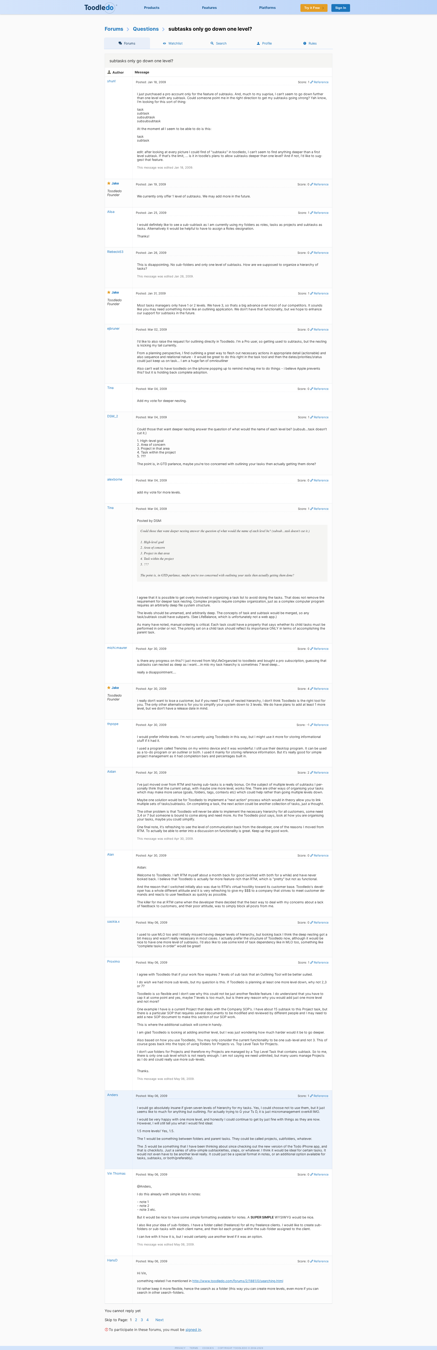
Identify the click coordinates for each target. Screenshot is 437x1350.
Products (152, 7)
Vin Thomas (116, 1173)
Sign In (340, 8)
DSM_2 (112, 416)
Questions (146, 29)
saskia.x (113, 921)
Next (159, 1320)
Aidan (111, 771)
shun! (111, 81)
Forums (114, 29)
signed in (193, 1329)
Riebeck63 (115, 252)
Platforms (267, 7)
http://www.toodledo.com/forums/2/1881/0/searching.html (237, 1281)
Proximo (113, 961)
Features (209, 7)
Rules (313, 43)
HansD (112, 1260)
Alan (110, 854)
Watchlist (175, 43)
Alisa (110, 212)
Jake (115, 183)
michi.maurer (117, 648)
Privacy (180, 1348)
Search (221, 43)
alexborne (114, 479)
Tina (110, 388)
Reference (321, 82)
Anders (112, 1095)
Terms (194, 1348)
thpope (112, 724)
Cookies (208, 1348)
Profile (267, 43)
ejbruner (113, 328)
